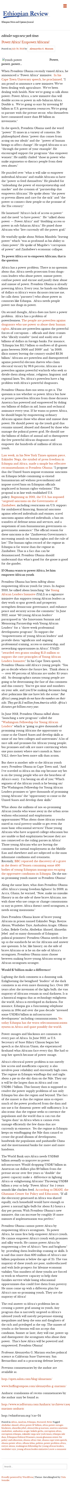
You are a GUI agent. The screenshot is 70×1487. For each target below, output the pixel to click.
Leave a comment (57, 1449)
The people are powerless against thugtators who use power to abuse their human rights (33, 324)
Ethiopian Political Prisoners (21, 1437)
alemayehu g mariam (38, 1428)
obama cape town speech (54, 1440)
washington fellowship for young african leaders (40, 1446)
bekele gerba (37, 1431)
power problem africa (55, 1443)
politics (39, 1443)
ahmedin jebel (19, 1428)
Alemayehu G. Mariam (41, 49)
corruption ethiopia (11, 1434)
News (49, 1422)
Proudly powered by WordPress (17, 1477)
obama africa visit (32, 1440)
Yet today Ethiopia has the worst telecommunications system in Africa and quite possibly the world (34, 1022)
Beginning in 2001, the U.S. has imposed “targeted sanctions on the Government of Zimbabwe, (32, 501)
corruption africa (52, 1431)
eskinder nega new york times (37, 1434)
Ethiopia (31, 1422)
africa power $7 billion (30, 1425)
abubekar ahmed (9, 1425)
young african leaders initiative (32, 1449)
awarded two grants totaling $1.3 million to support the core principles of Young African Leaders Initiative (31, 657)
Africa (14, 1422)
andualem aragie (21, 1431)
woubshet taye (8, 1449)
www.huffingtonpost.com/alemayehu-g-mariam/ (33, 1386)
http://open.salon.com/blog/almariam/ (26, 1379)
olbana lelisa (28, 1443)
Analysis (22, 1422)
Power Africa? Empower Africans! (25, 42)
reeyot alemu (8, 1446)
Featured (41, 1422)
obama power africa (11, 1443)
